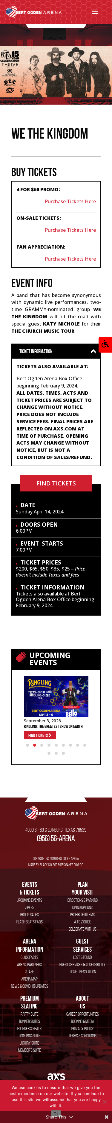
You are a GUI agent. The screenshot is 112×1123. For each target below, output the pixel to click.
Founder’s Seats (29, 1028)
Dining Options (82, 907)
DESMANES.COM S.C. (72, 864)
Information (29, 945)
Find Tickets (56, 483)
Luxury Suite (29, 1042)
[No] (105, 1102)
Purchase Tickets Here (70, 201)
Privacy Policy (82, 1028)
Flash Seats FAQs (29, 921)
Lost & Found (82, 957)
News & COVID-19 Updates (29, 986)
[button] (105, 345)
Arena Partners (29, 964)
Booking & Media (82, 1021)
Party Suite (30, 1014)
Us (82, 1002)
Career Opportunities (82, 1014)
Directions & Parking (82, 900)
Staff (29, 971)
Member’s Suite (29, 1050)
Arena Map (29, 978)
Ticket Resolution (82, 971)
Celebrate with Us (82, 929)
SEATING (29, 1002)
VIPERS (29, 907)
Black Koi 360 (48, 864)
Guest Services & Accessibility (82, 964)
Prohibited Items (82, 914)
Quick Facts (29, 957)
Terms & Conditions (82, 1035)
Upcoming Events (29, 900)
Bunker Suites (29, 1021)
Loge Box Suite (29, 1035)
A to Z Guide (82, 921)
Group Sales (29, 914)
